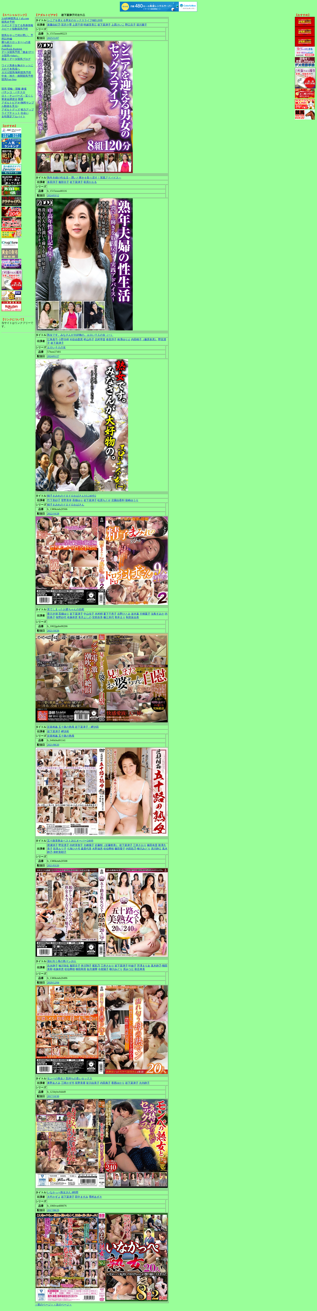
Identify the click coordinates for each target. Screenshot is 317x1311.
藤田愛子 (120, 848)
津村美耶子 (59, 852)
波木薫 (135, 613)
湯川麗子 (141, 24)
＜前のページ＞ (44, 1304)
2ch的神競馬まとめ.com (15, 18)
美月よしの (84, 617)
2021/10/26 (53, 630)
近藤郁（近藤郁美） (107, 845)
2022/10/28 (53, 513)
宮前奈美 (97, 617)
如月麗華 (92, 969)
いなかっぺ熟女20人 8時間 (62, 1192)
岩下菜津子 (104, 24)
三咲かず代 (67, 1082)
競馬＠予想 (8, 21)
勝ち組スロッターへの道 (16, 42)
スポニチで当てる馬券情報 (17, 25)
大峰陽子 (89, 845)
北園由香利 (117, 500)
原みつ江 (128, 969)
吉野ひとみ (123, 613)
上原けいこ (117, 24)
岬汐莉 (65, 731)
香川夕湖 (52, 613)
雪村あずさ (95, 1196)
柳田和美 (81, 969)
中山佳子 (89, 613)
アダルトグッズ (10, 109)
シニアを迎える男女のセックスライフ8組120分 (75, 20)
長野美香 (80, 1082)
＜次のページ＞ (62, 1304)
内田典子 (105, 1082)
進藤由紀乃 (53, 24)
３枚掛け (6, 45)
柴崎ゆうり (131, 500)
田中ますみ (81, 1196)
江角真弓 (52, 339)
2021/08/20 (53, 744)
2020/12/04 (53, 982)
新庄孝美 (139, 969)
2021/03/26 (53, 865)
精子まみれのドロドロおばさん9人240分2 (71, 495)
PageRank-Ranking (11, 49)
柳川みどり (143, 848)
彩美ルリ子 (59, 848)
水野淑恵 (97, 848)
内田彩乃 (131, 848)
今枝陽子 (103, 969)
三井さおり (139, 845)
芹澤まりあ (143, 965)
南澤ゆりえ (123, 339)
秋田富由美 (132, 617)
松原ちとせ (104, 500)
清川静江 (156, 848)
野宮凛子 (63, 845)
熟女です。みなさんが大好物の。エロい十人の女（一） (80, 335)
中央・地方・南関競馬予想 (17, 75)
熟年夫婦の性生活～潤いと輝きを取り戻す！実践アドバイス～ (84, 177)
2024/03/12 (53, 195)
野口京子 (130, 24)
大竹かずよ (53, 1196)
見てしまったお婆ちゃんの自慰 (65, 609)
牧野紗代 (61, 617)
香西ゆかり (117, 1082)
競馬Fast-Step (9, 79)
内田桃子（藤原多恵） (144, 339)
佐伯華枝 (108, 848)
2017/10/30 (53, 1096)
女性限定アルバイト (13, 116)
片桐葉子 (145, 613)
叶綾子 (132, 965)
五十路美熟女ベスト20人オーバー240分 (70, 840)
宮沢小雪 (66, 24)
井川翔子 (86, 965)
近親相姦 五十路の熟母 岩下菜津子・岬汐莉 (73, 727)
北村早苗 (100, 339)
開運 (20, 99)
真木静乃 (156, 965)
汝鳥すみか (157, 613)
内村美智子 (76, 845)
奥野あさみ (53, 1082)
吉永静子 (52, 965)
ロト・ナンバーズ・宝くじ (17, 95)
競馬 (4, 88)
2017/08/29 (53, 1210)
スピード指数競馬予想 (14, 28)
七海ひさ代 (73, 848)
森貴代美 (86, 848)
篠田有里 (152, 845)
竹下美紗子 (53, 500)
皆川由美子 (92, 1082)
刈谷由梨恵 (76, 339)
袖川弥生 (63, 965)
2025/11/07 (53, 38)
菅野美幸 (66, 500)
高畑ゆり (77, 500)
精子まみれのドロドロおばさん (65, 504)
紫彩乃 (96, 965)
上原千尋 (77, 24)
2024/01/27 (53, 356)
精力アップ (27, 109)
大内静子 (144, 1082)
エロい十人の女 (56, 347)
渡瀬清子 (52, 845)
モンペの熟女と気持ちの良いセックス (69, 1078)
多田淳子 (52, 182)
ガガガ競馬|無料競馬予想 (16, 72)
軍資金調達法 (9, 99)
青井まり (120, 617)
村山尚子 (89, 339)
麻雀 (24, 88)
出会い (25, 113)
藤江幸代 (108, 617)
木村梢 (99, 613)
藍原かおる (90, 182)
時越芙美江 (90, 24)
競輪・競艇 (14, 88)
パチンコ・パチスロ (13, 92)
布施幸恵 (72, 617)
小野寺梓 (63, 339)
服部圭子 (63, 182)
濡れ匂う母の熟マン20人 (61, 961)
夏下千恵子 (110, 613)
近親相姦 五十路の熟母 (60, 735)
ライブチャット (10, 113)
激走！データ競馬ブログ (16, 59)
